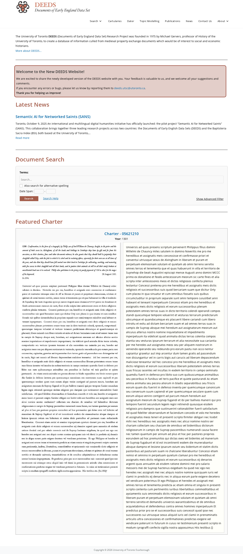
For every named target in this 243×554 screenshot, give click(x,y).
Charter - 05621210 (121, 233)
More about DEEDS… (29, 51)
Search (28, 198)
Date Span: (26, 191)
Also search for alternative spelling (46, 185)
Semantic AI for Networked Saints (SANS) (53, 116)
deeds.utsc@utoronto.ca (129, 88)
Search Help (50, 198)
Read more (22, 138)
